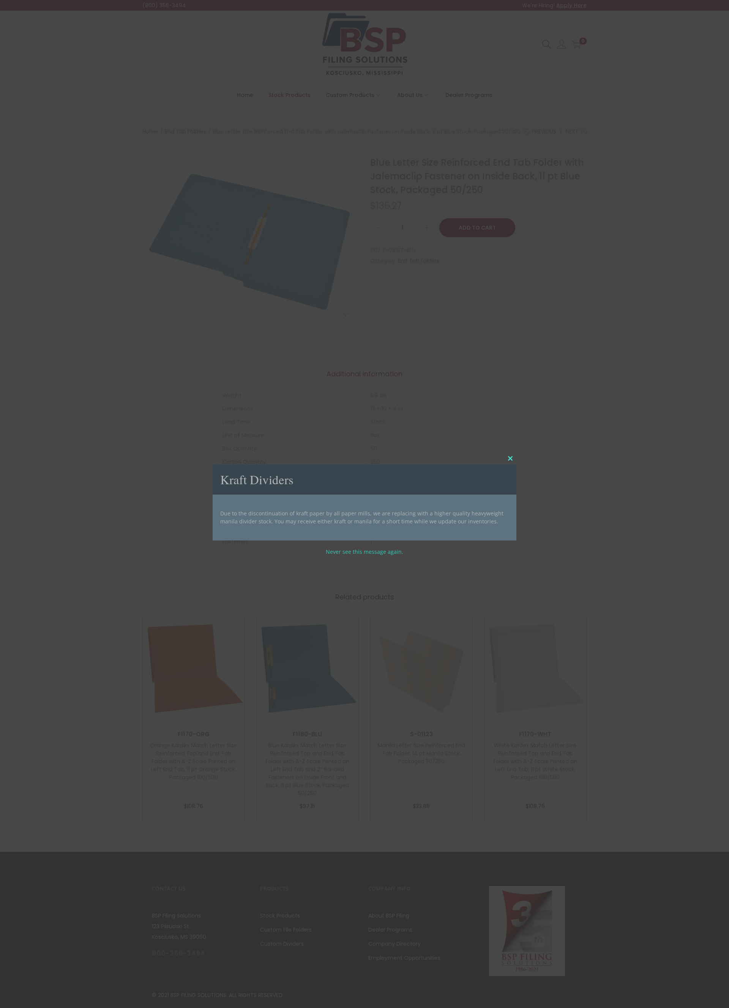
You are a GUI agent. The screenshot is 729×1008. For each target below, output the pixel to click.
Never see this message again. (364, 551)
